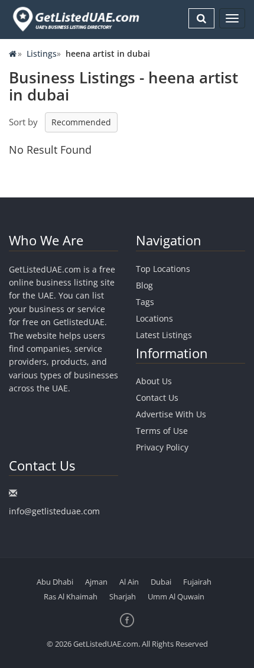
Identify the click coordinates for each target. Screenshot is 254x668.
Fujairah (197, 581)
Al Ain (129, 581)
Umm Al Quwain (176, 596)
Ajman (96, 581)
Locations (154, 318)
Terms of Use (162, 430)
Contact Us (157, 397)
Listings (42, 53)
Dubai (161, 581)
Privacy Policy (162, 447)
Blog (144, 285)
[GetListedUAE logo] (75, 19)
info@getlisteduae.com (54, 511)
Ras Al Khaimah (70, 596)
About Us (154, 381)
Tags (145, 301)
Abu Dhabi (55, 581)
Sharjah (122, 596)
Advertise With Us (171, 414)
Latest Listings (164, 335)
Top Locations (163, 268)
